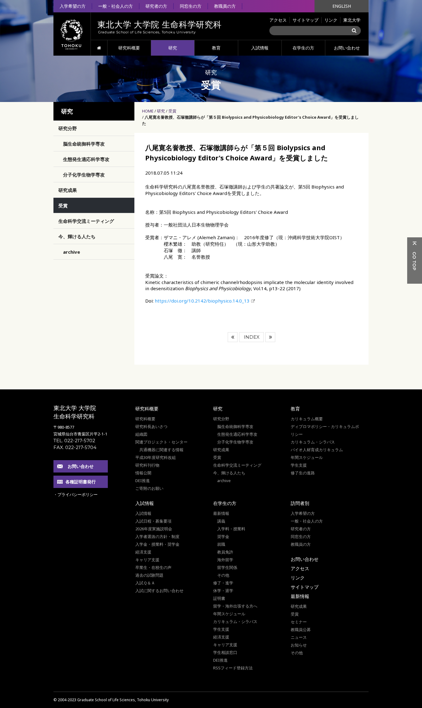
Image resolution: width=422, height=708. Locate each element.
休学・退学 (223, 590)
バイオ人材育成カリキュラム (317, 449)
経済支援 (143, 552)
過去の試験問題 (149, 575)
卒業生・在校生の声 (153, 567)
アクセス (278, 20)
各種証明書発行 (80, 482)
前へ (233, 337)
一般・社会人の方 (115, 6)
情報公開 (143, 473)
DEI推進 (142, 480)
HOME (99, 48)
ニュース (299, 637)
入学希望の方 (73, 6)
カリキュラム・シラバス (313, 442)
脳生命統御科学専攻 (84, 144)
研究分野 (67, 128)
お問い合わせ (347, 48)
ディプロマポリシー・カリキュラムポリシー (325, 430)
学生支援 (299, 465)
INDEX (252, 337)
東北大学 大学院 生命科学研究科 (74, 412)
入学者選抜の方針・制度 (157, 536)
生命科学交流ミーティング (86, 221)
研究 (172, 48)
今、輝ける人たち (76, 236)
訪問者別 (300, 503)
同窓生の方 (190, 6)
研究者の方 (156, 6)
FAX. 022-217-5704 (74, 447)
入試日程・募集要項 (153, 521)
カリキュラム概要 (307, 419)
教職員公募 (301, 629)
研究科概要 (129, 48)
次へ (270, 337)
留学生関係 (227, 567)
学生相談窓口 (225, 652)
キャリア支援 (147, 559)
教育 (216, 48)
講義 (221, 521)
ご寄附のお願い (149, 488)
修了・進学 (223, 583)
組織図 (141, 434)
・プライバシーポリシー (75, 494)
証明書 (219, 598)
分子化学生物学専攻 (84, 175)
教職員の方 (225, 6)
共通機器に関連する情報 (161, 449)
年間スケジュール (307, 457)
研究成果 (67, 190)
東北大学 (352, 20)
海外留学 (225, 559)
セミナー (299, 622)
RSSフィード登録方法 (233, 668)
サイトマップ (306, 20)
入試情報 (259, 48)
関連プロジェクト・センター (161, 442)
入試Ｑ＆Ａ (145, 583)
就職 (221, 544)
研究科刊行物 (147, 465)
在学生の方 (303, 48)
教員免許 (225, 552)
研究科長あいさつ (151, 426)
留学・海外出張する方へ (235, 606)
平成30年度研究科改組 (155, 457)
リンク (330, 20)
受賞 (172, 111)
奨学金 (223, 536)
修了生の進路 (303, 473)
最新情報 (221, 513)
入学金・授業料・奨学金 (157, 544)
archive (71, 252)
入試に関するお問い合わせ (159, 590)
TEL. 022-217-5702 (74, 440)
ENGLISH (341, 6)
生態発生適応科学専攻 (86, 159)
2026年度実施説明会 (153, 529)
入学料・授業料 (231, 529)
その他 (223, 575)
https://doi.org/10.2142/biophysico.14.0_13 (202, 301)
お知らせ (299, 645)
